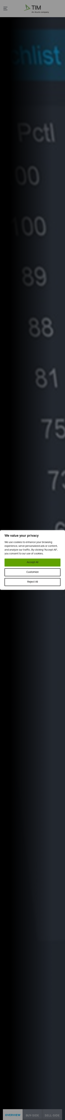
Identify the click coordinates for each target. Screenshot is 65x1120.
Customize (32, 572)
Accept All (32, 562)
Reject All (32, 582)
